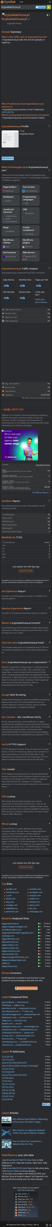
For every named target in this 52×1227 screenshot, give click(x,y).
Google (26, 694)
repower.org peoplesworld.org (16, 1045)
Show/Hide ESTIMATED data (19, 1160)
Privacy (30, 1225)
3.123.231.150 (7, 1057)
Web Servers (29, 252)
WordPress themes (8, 241)
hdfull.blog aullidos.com (13, 1005)
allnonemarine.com (10, 954)
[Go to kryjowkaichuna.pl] (29, 19)
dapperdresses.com (10, 939)
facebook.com (12, 892)
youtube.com (35, 889)
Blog (24, 1225)
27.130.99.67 (7, 1081)
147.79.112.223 (8, 1060)
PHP (26, 203)
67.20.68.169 (7, 1099)
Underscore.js (11, 216)
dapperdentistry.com (11, 951)
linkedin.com (35, 902)
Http (26, 769)
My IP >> (46, 1104)
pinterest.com (12, 911)
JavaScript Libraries (8, 210)
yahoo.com (34, 905)
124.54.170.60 (8, 1069)
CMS (25, 209)
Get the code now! (26, 1190)
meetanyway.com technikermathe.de (19, 1042)
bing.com (10, 902)
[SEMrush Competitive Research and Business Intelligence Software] (13, 410)
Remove (10, 1171)
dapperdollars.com (10, 945)
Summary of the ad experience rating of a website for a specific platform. (24, 597)
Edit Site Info (7, 158)
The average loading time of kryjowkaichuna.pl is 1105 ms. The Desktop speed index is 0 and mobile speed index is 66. (25, 650)
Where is (26, 622)
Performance (9, 252)
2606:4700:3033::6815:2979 (14, 1063)
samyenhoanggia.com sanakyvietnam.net (21, 1014)
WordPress (29, 213)
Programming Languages (29, 198)
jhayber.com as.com (12, 1023)
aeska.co (6, 963)
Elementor (10, 191)
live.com (33, 908)
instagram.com (36, 892)
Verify (26, 744)
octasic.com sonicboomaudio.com (18, 1036)
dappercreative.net (10, 948)
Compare (41, 7)
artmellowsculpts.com (11, 930)
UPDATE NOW (26, 571)
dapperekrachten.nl (10, 924)
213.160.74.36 (8, 1096)
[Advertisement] (26, 74)
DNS (26, 796)
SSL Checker (26, 717)
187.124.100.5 (8, 1087)
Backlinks (11, 501)
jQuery (8, 219)
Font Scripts (29, 187)
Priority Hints (11, 256)
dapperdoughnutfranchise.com (15, 957)
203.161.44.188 (8, 1090)
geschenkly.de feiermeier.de (15, 1002)
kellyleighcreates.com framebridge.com (20, 1026)
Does (26, 662)
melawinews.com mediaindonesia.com (19, 1029)
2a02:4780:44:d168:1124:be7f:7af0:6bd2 (20, 1066)
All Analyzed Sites (13, 1225)
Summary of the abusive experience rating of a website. (24, 613)
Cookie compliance (28, 228)
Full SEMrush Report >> (41, 493)
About (36, 1225)
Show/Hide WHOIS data (17, 1168)
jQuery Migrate (11, 221)
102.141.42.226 (8, 1084)
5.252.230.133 (8, 112)
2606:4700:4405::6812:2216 (14, 1075)
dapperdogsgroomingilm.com (14, 927)
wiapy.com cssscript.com (14, 1020)
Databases (8, 197)
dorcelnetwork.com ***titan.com (17, 1011)
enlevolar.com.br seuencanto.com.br (19, 1008)
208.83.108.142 (8, 1093)
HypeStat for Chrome (27, 988)
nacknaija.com (8, 936)
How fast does (26, 642)
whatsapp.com (36, 911)
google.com (11, 889)
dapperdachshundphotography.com (17, 933)
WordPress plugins (28, 241)
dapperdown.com (9, 966)
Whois (26, 823)
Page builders (9, 187)
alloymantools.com (10, 942)
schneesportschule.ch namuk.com (18, 1033)
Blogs (6, 227)
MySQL (8, 201)
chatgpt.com (12, 905)
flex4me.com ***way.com (14, 1039)
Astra (8, 247)
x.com (8, 895)
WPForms (28, 247)
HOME (21, 2)
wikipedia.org (11, 908)
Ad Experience (26, 591)
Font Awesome (31, 191)
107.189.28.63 (7, 1078)
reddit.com (34, 899)
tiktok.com (10, 899)
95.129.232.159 (8, 1072)
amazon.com (35, 895)
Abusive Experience (26, 608)
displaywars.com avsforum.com (17, 1017)
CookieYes (29, 234)
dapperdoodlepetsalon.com (14, 960)
